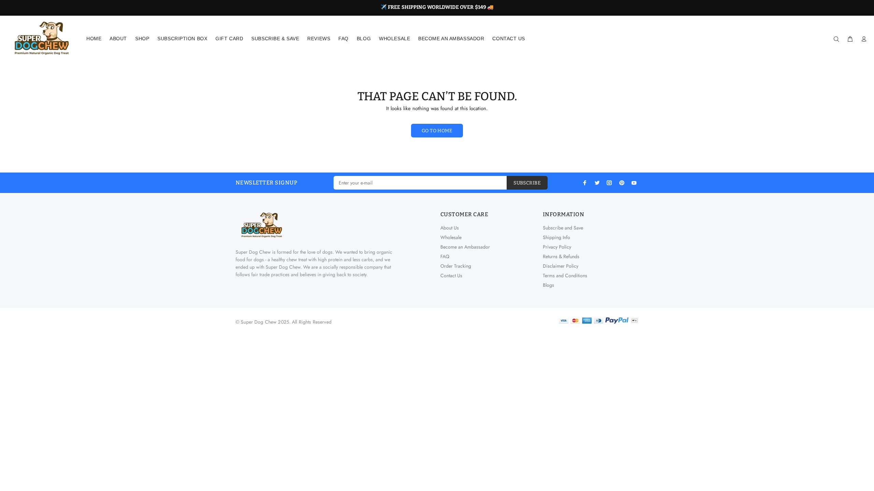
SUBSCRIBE (527, 183)
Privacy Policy (557, 246)
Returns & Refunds (561, 256)
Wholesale (451, 237)
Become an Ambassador (465, 246)
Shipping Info (556, 237)
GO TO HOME (437, 131)
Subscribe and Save (563, 227)
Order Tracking (455, 266)
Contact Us (451, 275)
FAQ (444, 256)
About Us (449, 227)
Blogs (548, 285)
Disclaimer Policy (560, 266)
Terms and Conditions (565, 275)
